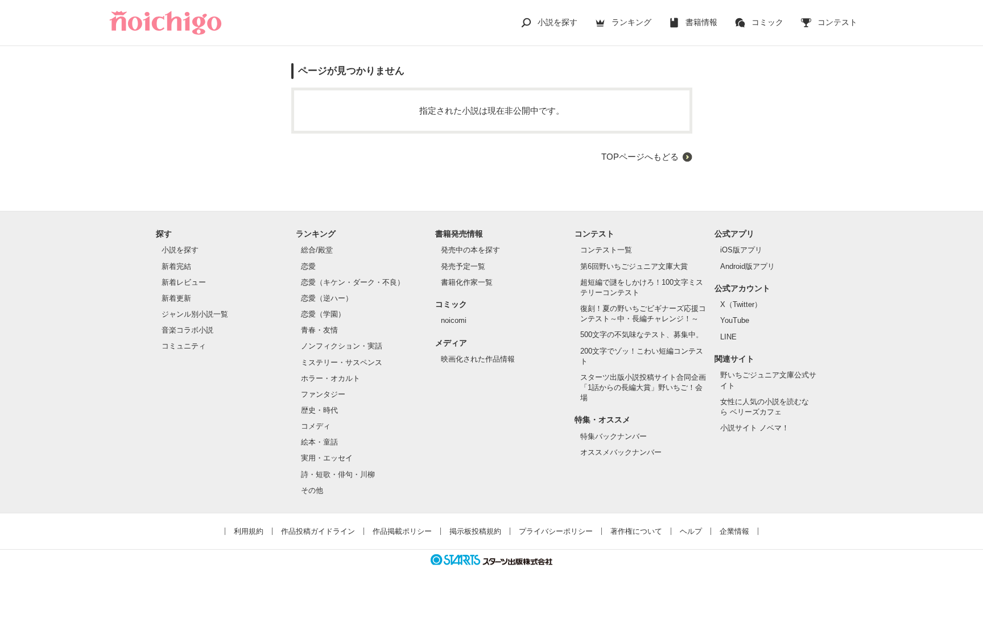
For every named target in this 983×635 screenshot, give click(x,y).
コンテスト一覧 (606, 250)
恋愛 (308, 266)
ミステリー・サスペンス (341, 362)
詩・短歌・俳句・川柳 (338, 474)
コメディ (316, 426)
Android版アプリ (747, 266)
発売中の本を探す (470, 250)
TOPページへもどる (640, 156)
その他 (312, 490)
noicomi (453, 320)
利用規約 (248, 531)
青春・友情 (319, 330)
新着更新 (176, 298)
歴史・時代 (319, 410)
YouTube (734, 320)
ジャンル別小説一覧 (195, 314)
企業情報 (734, 531)
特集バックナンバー (613, 436)
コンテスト (837, 22)
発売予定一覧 (463, 266)
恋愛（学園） (323, 314)
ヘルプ (691, 531)
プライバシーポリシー (556, 531)
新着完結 (176, 266)
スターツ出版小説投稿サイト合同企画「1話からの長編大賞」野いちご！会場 (643, 387)
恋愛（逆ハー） (327, 298)
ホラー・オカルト (330, 378)
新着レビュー (184, 282)
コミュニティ (184, 346)
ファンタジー (323, 394)
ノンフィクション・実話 (341, 346)
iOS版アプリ (741, 250)
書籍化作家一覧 (467, 282)
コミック (767, 22)
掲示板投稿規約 (475, 531)
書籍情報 (701, 22)
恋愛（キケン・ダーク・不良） (352, 282)
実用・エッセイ (327, 458)
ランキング (631, 22)
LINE (728, 337)
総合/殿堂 (317, 250)
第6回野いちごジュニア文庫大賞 (634, 266)
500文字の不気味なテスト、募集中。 (641, 334)
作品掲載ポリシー (402, 531)
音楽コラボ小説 (187, 330)
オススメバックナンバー (621, 452)
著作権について (636, 531)
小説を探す (557, 22)
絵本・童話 (319, 442)
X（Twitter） (741, 304)
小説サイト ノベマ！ (754, 428)
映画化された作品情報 (478, 359)
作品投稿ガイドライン (318, 531)
